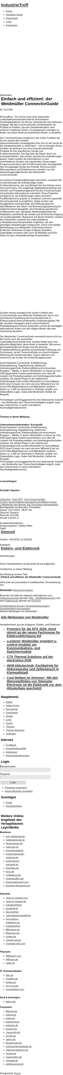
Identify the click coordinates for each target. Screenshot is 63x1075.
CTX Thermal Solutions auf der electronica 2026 (30, 658)
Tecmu (17, 1073)
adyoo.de (11, 1039)
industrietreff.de (14, 905)
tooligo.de (11, 982)
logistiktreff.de (13, 926)
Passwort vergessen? (16, 787)
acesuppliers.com (15, 989)
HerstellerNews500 (16, 748)
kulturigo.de (12, 1025)
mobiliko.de (12, 979)
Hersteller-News (14, 14)
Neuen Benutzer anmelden (19, 791)
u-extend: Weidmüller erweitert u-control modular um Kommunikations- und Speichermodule (32, 646)
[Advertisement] (31, 60)
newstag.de (12, 1060)
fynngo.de (11, 1053)
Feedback (11, 745)
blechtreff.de (12, 912)
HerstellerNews (14, 806)
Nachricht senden (23, 590)
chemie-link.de (13, 940)
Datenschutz (11, 601)
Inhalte (9, 716)
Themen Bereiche (15, 730)
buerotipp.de (12, 868)
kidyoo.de (11, 1015)
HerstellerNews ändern (37, 606)
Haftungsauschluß (9, 598)
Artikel (9, 702)
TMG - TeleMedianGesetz (41, 598)
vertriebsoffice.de (15, 878)
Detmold (8, 532)
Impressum (11, 25)
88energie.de (13, 929)
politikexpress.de (14, 1064)
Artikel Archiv (12, 705)
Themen (10, 727)
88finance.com (13, 956)
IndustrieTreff (14, 5)
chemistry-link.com (15, 943)
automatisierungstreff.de (18, 915)
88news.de (11, 1011)
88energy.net (12, 933)
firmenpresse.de (14, 843)
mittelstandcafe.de (15, 840)
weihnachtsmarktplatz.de (19, 1046)
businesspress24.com (17, 882)
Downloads (12, 18)
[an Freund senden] (34, 499)
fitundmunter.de (14, 1043)
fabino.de (11, 1001)
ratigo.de (10, 963)
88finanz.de (12, 959)
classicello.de (13, 1032)
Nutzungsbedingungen (18, 755)
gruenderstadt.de (14, 850)
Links (8, 22)
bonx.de (10, 871)
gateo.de (10, 1018)
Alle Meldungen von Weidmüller (25, 617)
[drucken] (5, 499)
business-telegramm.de (18, 885)
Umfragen (11, 734)
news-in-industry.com (17, 898)
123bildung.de (13, 875)
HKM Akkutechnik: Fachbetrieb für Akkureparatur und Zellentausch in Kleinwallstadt (33, 669)
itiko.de (9, 975)
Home (9, 11)
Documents (12, 709)
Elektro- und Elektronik (20, 548)
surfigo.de (11, 936)
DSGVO (35, 601)
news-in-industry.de (16, 901)
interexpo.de (12, 847)
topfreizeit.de (12, 1022)
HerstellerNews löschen (12, 606)
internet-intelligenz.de (17, 1050)
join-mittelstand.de (15, 836)
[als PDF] (17, 499)
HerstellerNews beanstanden (15, 608)
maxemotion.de (14, 1057)
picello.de (11, 1036)
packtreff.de (12, 908)
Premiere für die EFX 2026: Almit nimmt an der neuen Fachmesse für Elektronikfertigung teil (33, 632)
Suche (9, 723)
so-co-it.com (12, 986)
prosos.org (11, 1029)
